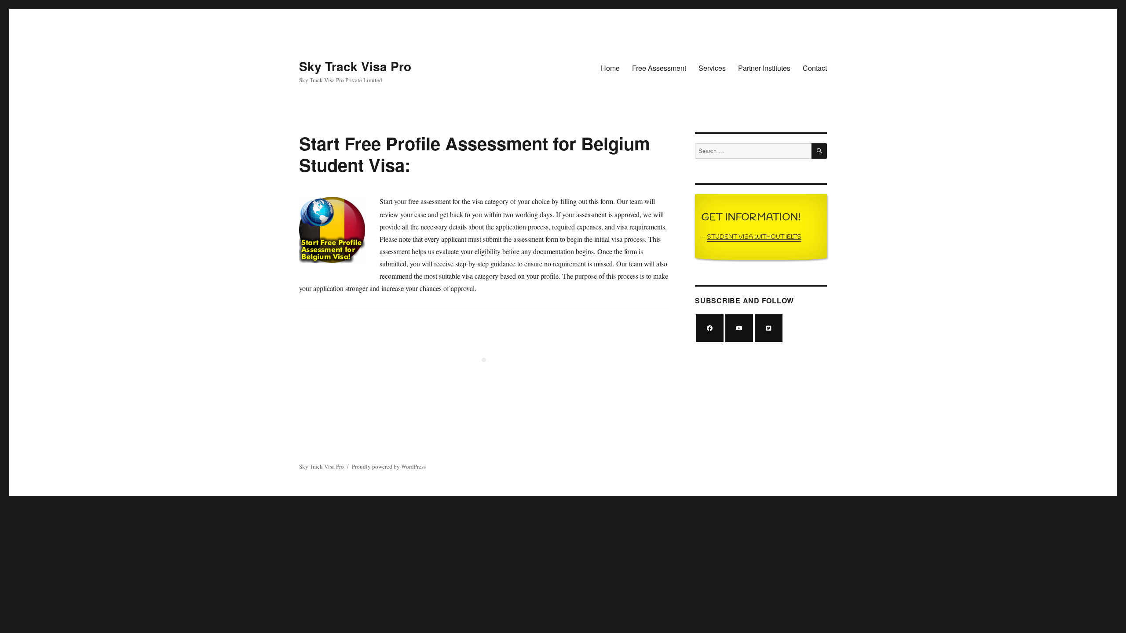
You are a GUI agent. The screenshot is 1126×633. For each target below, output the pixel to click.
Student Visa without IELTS (754, 237)
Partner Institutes (764, 68)
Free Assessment (659, 68)
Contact (815, 68)
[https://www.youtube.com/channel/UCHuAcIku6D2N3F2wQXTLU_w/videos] (739, 328)
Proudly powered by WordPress (389, 466)
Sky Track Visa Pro (355, 66)
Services (712, 68)
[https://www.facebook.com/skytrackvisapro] (710, 328)
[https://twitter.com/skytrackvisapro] (768, 328)
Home (610, 68)
